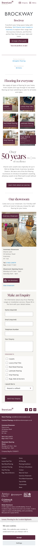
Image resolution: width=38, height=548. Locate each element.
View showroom (8, 285)
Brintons (19, 68)
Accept (19, 537)
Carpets (11, 359)
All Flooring (22, 461)
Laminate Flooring (15, 371)
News (20, 487)
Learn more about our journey (19, 185)
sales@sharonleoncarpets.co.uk (21, 417)
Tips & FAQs (22, 481)
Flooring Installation (25, 464)
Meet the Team (23, 473)
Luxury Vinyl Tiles (15, 363)
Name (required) (11, 310)
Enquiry (25, 3)
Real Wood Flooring (16, 367)
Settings (19, 543)
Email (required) (10, 320)
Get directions (11, 221)
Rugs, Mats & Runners (17, 379)
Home (21, 458)
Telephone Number (12, 329)
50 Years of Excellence (25, 467)
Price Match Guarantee (26, 478)
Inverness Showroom (25, 476)
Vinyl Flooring (13, 375)
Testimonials (22, 484)
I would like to (10, 384)
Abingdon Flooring (18, 61)
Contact (21, 470)
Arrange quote (19, 41)
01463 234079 (11, 263)
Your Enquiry (9, 339)
